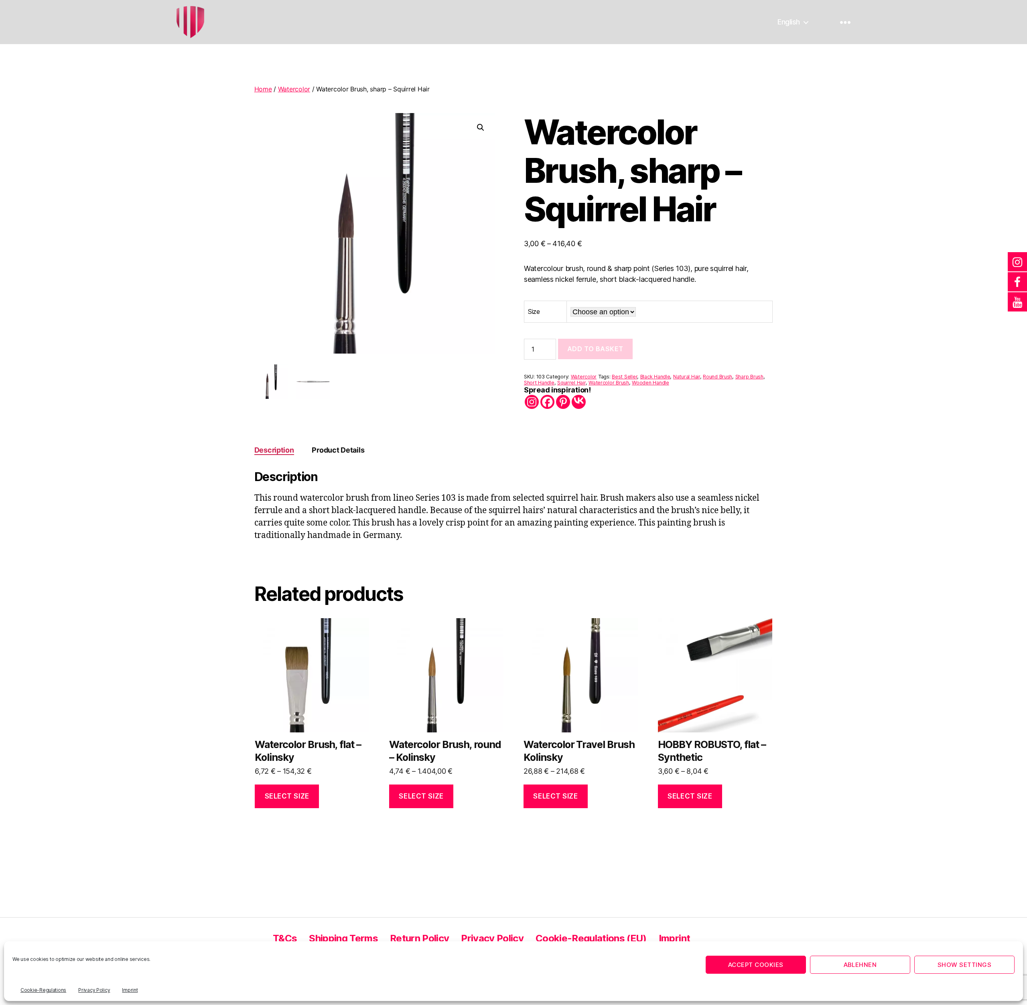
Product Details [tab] (338, 450)
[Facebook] (547, 402)
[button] (480, 127)
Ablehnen (860, 965)
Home (263, 89)
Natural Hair (686, 377)
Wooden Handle (650, 383)
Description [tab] (274, 450)
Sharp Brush (749, 377)
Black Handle (655, 377)
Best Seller (624, 377)
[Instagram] (532, 402)
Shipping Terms (343, 938)
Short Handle (539, 383)
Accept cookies (755, 965)
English (788, 22)
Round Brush (717, 377)
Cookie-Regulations (43, 990)
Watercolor (294, 89)
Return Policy (419, 938)
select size (287, 796)
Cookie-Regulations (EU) (591, 938)
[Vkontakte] (579, 402)
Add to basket (595, 349)
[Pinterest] (563, 402)
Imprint (130, 990)
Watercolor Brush (609, 383)
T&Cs (285, 938)
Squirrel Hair (571, 383)
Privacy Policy (94, 990)
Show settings (965, 965)
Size (534, 311)
